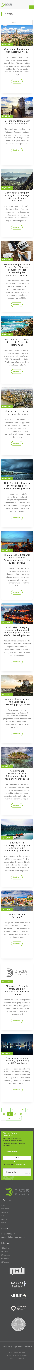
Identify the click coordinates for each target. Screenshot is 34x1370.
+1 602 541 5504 (13, 1234)
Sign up (17, 1158)
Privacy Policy (20, 1164)
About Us (4, 1219)
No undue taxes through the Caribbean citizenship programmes (17, 702)
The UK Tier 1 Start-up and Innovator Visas (17, 412)
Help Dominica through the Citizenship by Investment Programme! (17, 486)
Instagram (6, 1255)
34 (9, 1118)
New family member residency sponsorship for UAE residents (17, 1061)
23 (23, 1110)
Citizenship (5, 1209)
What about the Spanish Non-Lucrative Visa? (17, 50)
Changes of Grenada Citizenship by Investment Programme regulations (17, 990)
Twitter (5, 1252)
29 (26, 1114)
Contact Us (28, 1347)
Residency (4, 1212)
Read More (16, 81)
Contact (3, 1223)
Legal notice (18, 1347)
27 (15, 1114)
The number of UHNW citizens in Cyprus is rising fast (17, 342)
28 (21, 1114)
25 (4, 1114)
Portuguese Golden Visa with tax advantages (17, 122)
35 (14, 1118)
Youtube (6, 1262)
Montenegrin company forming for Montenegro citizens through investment (17, 196)
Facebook (6, 1248)
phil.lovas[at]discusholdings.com (13, 1237)
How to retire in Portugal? (17, 915)
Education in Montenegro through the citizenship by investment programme (17, 846)
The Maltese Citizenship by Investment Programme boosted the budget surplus (17, 559)
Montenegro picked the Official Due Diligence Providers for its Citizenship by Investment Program (17, 269)
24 (28, 1110)
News (3, 1216)
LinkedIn (6, 1259)
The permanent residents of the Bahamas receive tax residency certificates (17, 775)
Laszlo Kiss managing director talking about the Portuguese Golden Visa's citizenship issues (17, 631)
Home (3, 1205)
